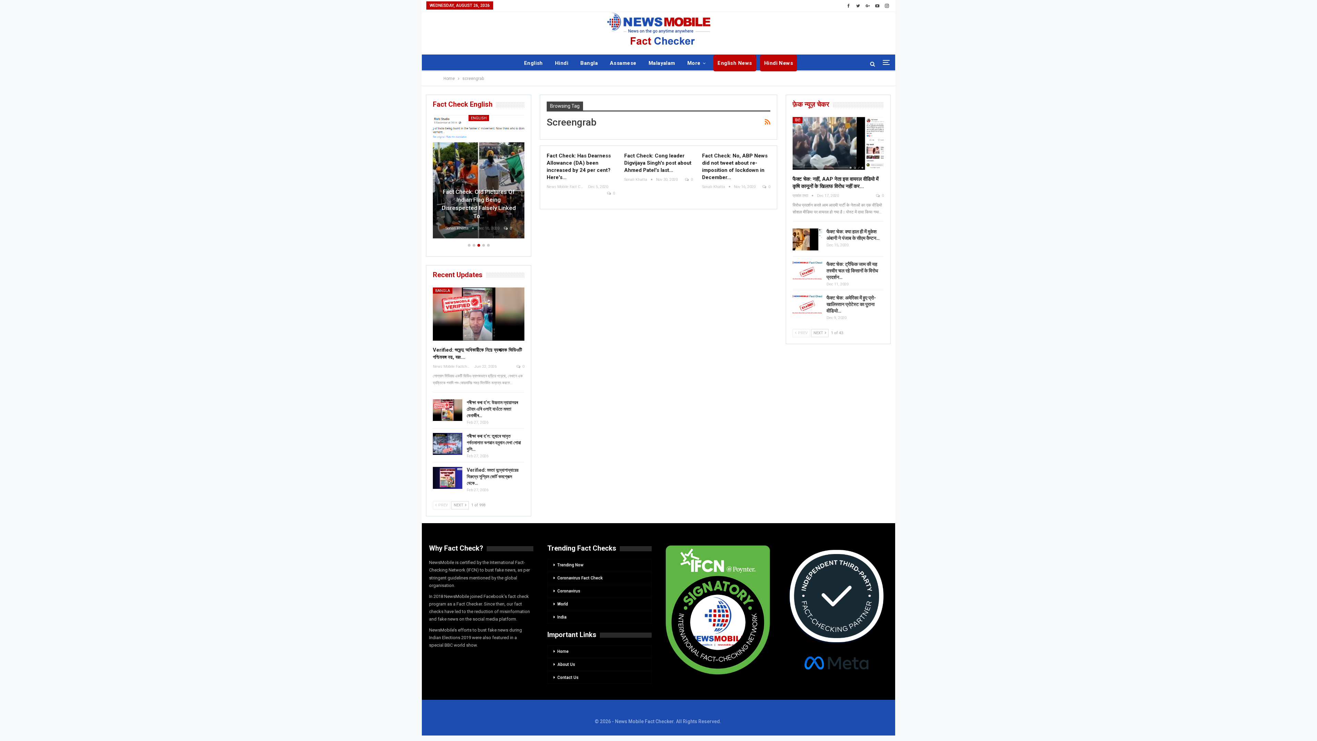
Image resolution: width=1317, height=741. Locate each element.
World (562, 604)
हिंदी (797, 120)
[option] (478, 177)
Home (563, 651)
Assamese (623, 63)
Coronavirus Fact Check (580, 578)
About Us (566, 664)
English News (734, 63)
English (533, 63)
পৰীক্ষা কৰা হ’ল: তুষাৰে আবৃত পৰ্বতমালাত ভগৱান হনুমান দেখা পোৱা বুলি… (494, 442)
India (562, 617)
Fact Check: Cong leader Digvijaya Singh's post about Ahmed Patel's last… (657, 163)
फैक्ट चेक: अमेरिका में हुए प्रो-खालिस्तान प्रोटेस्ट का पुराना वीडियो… (851, 304)
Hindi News (778, 63)
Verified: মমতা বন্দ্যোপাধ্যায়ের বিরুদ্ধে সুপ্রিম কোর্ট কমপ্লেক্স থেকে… (493, 476)
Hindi (561, 63)
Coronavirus (568, 591)
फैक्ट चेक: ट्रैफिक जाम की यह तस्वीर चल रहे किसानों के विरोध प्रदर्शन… (852, 270)
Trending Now (570, 565)
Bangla (589, 63)
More (694, 63)
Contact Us (568, 677)
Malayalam (662, 63)
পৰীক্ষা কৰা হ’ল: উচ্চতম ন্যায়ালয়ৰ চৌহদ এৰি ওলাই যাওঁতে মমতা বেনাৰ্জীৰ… (492, 409)
